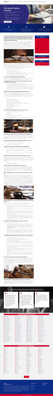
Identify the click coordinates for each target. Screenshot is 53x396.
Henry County (30, 317)
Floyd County (18, 331)
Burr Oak (17, 361)
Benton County (7, 322)
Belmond (6, 356)
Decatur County (18, 322)
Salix (5, 373)
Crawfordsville (41, 365)
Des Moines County (19, 325)
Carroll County (7, 332)
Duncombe (29, 365)
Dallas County (18, 320)
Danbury (17, 355)
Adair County (6, 316)
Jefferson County (30, 326)
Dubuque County (18, 327)
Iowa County (29, 322)
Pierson (17, 347)
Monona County (41, 320)
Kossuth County (30, 331)
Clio (39, 356)
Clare (28, 359)
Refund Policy (39, 1)
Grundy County (18, 336)
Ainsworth (40, 369)
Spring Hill (40, 373)
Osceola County (41, 326)
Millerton (40, 351)
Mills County (41, 317)
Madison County (30, 339)
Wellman (40, 360)
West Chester (41, 359)
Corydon (40, 355)
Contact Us (45, 1)
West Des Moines (41, 370)
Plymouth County (41, 330)
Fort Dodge (40, 347)
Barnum (29, 361)
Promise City (41, 350)
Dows (5, 354)
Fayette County (18, 330)
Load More (26, 376)
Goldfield (6, 350)
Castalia (17, 370)
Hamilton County (18, 339)
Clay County (6, 341)
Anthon (17, 360)
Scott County (41, 339)
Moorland (29, 360)
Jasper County (30, 325)
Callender (29, 364)
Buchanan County (7, 327)
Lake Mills (29, 351)
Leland (29, 350)
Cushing (17, 356)
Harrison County (30, 316)
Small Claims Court (27, 1)
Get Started (7, 21)
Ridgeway (17, 364)
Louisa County (30, 335)
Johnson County (30, 327)
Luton (17, 351)
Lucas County (30, 336)
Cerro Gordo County (7, 336)
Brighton (40, 368)
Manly (5, 360)
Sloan (5, 369)
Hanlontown (6, 364)
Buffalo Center (30, 354)
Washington (41, 361)
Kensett (6, 361)
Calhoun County (7, 331)
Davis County (18, 321)
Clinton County (18, 317)
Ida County (29, 321)
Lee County (29, 332)
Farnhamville (29, 355)
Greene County (18, 335)
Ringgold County (41, 336)
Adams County (7, 317)
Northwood (6, 359)
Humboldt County (30, 320)
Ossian (17, 365)
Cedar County (7, 335)
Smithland (6, 368)
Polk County (41, 332)
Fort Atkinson (18, 368)
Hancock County (18, 340)
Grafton (6, 365)
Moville (17, 350)
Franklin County (18, 332)
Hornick (17, 354)
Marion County (30, 341)
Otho (28, 368)
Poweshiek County (42, 335)
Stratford (29, 356)
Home (15, 1)
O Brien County (41, 325)
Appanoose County (7, 320)
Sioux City (6, 370)
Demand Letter (34, 1)
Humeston (40, 354)
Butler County (7, 330)
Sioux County (41, 341)
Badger (29, 369)
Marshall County (41, 316)
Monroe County (41, 321)
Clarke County (7, 340)
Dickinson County (18, 326)
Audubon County (7, 321)
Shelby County (41, 340)
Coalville (29, 370)
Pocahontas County (42, 331)
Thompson (17, 373)
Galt (5, 351)
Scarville (29, 347)
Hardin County (18, 341)
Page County (41, 327)
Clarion (6, 355)
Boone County (7, 325)
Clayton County (18, 316)
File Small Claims (20, 1)
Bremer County (7, 326)
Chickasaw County (7, 339)
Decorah (17, 369)
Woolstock (6, 347)
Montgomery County (42, 322)
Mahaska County (30, 340)
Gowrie (29, 373)
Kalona (40, 364)
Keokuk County (30, 330)
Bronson (17, 359)
